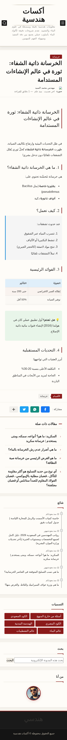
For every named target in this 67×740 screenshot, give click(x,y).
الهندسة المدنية (23, 623)
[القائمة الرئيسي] (62, 23)
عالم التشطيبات (25, 630)
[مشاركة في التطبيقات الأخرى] (13, 409)
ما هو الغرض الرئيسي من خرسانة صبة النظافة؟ (33, 460)
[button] (45, 409)
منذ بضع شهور (50, 531)
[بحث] (4, 23)
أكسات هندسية (33, 15)
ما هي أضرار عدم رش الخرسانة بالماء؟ (32, 449)
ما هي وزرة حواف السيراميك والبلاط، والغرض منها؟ (32, 584)
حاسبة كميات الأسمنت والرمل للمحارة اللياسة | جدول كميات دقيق (34, 520)
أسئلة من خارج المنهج (49, 616)
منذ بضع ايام (51, 514)
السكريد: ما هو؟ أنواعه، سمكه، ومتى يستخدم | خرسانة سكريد (34, 438)
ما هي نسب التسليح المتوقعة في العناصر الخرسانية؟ (31, 571)
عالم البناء (55, 630)
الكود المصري (53, 623)
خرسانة (56, 56)
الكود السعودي (19, 616)
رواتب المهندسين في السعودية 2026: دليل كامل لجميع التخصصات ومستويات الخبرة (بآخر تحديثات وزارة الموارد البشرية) (33, 539)
